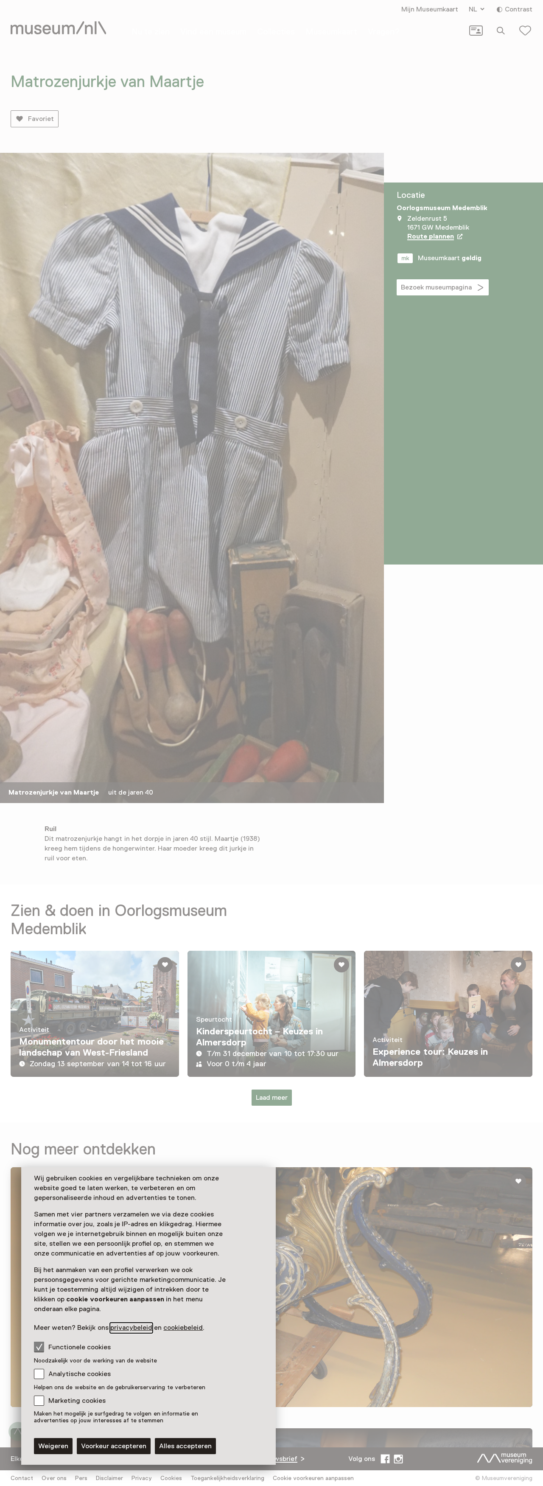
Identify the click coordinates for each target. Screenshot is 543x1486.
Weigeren (53, 1446)
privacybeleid (131, 1328)
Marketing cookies (77, 1401)
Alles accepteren (185, 1446)
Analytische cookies (79, 1374)
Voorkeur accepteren (113, 1446)
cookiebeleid (183, 1328)
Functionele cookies (79, 1347)
